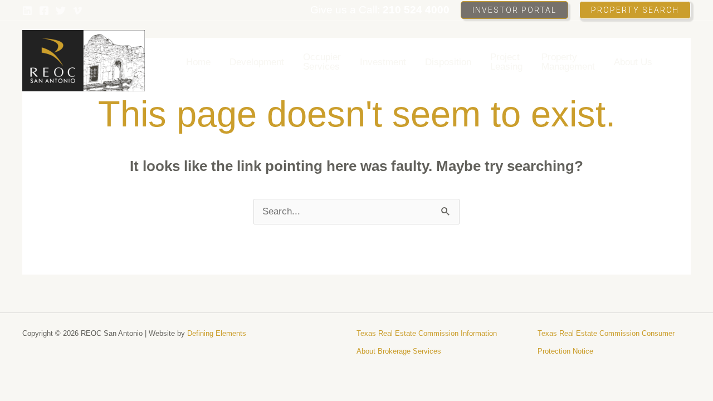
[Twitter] (61, 11)
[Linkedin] (27, 11)
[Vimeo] (77, 11)
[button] (514, 10)
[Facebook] (44, 11)
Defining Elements (216, 333)
